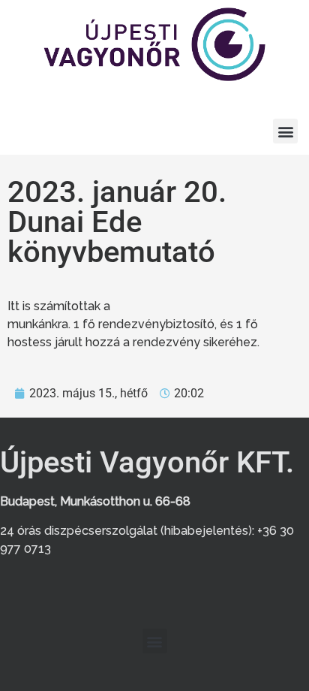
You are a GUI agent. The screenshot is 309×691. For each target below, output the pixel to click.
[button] (285, 131)
